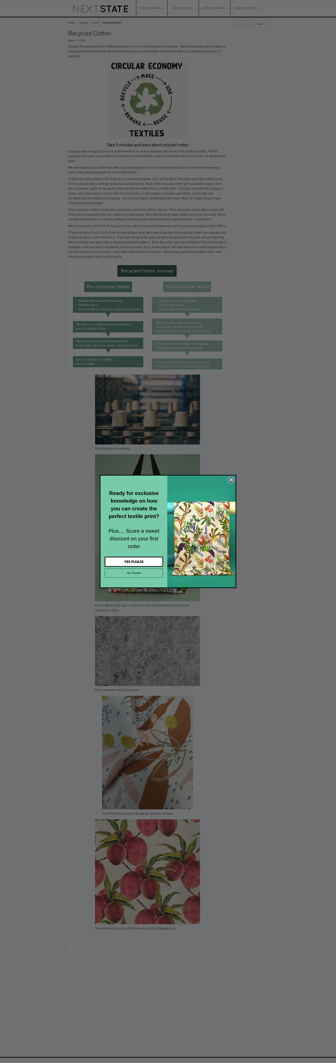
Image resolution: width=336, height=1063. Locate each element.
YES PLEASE (134, 561)
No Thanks (134, 573)
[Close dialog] (231, 479)
